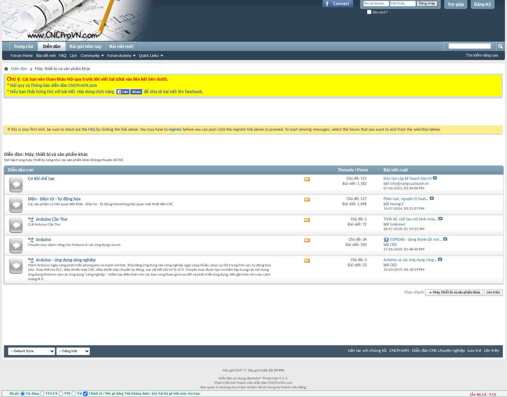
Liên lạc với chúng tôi (367, 350)
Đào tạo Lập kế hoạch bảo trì (408, 179)
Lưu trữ (474, 350)
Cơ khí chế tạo (41, 179)
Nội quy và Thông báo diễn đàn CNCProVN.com (53, 85)
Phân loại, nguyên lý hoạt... (406, 199)
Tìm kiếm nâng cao (482, 55)
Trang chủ (23, 46)
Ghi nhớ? (379, 12)
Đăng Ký (482, 4)
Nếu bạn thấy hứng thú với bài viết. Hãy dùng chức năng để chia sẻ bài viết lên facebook (106, 92)
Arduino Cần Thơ (51, 219)
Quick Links (149, 55)
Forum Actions (119, 55)
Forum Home (22, 55)
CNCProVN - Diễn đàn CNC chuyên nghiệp (427, 350)
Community (90, 55)
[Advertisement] (166, 113)
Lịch (73, 55)
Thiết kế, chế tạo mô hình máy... (410, 219)
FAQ (63, 55)
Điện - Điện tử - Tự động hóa (54, 199)
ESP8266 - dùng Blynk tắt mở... (416, 240)
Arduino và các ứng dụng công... (410, 260)
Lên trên (493, 293)
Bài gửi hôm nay (86, 46)
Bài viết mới (46, 55)
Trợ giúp (456, 4)
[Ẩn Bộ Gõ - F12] (483, 394)
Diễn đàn (51, 46)
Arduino (43, 240)
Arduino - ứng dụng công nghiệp (66, 260)
